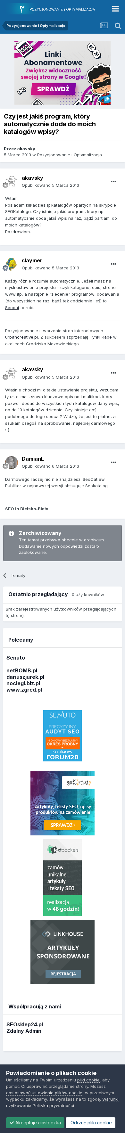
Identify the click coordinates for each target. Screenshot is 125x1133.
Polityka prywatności (53, 1105)
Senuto (15, 657)
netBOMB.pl (21, 670)
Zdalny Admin (23, 1031)
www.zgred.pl (24, 689)
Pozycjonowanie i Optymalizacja (69, 154)
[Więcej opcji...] (113, 181)
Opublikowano (50, 185)
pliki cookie (88, 1079)
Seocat (12, 307)
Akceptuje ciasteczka (37, 1122)
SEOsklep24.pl (24, 1024)
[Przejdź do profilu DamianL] (11, 462)
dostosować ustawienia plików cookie (44, 1092)
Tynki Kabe (101, 337)
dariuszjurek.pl (25, 677)
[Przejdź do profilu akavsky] (11, 181)
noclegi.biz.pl (23, 683)
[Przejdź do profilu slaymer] (11, 264)
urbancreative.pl (21, 337)
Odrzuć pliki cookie (90, 1122)
